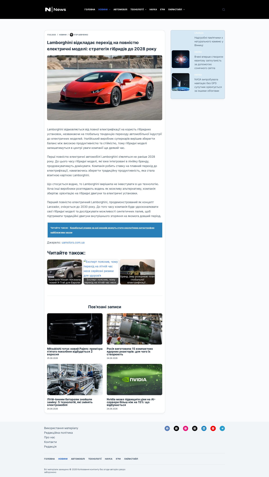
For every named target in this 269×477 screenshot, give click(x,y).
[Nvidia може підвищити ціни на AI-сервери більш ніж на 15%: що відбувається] (134, 379)
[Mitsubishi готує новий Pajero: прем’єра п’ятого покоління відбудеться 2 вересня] (75, 329)
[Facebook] (167, 428)
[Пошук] (223, 9)
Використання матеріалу (61, 428)
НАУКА (153, 9)
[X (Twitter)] (176, 428)
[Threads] (194, 428)
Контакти (50, 442)
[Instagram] (185, 428)
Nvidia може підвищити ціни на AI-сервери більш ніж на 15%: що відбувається (131, 402)
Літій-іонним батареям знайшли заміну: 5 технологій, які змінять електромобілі (70, 402)
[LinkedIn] (204, 428)
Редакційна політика (58, 432)
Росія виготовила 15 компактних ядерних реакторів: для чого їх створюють (130, 351)
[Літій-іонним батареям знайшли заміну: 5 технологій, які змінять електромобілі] (75, 379)
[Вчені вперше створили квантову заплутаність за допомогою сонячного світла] (180, 59)
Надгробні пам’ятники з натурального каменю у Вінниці (208, 41)
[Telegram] (222, 428)
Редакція (50, 446)
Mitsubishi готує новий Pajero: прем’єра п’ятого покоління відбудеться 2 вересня (75, 351)
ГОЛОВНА (89, 9)
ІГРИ (162, 9)
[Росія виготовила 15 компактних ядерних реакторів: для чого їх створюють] (134, 329)
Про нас (49, 437)
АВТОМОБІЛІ (120, 9)
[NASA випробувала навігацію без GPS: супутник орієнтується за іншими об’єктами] (180, 82)
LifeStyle (199, 33)
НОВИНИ (103, 9)
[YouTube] (213, 428)
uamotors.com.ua (73, 242)
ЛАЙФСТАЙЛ (175, 9)
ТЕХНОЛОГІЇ (137, 9)
